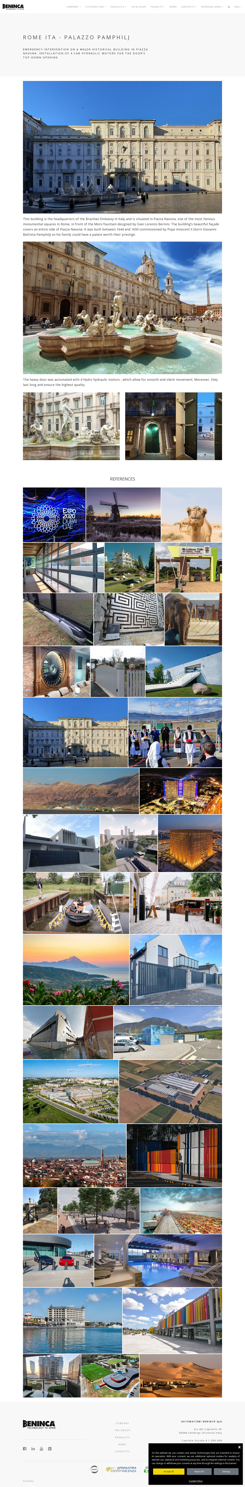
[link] (13, 6)
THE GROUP (123, 1430)
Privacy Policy (28, 1481)
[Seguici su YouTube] (43, 1449)
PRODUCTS (122, 1437)
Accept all (169, 1471)
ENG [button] (238, 6)
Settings (226, 1471)
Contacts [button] (188, 6)
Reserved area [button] (211, 6)
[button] (229, 6)
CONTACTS (122, 1451)
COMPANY (122, 1423)
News (173, 6)
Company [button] (73, 6)
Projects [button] (157, 6)
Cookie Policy (195, 1481)
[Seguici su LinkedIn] (35, 1449)
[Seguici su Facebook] (26, 1449)
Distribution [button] (95, 6)
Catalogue (138, 6)
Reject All (199, 1471)
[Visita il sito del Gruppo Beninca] (50, 1449)
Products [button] (118, 6)
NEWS (122, 1444)
